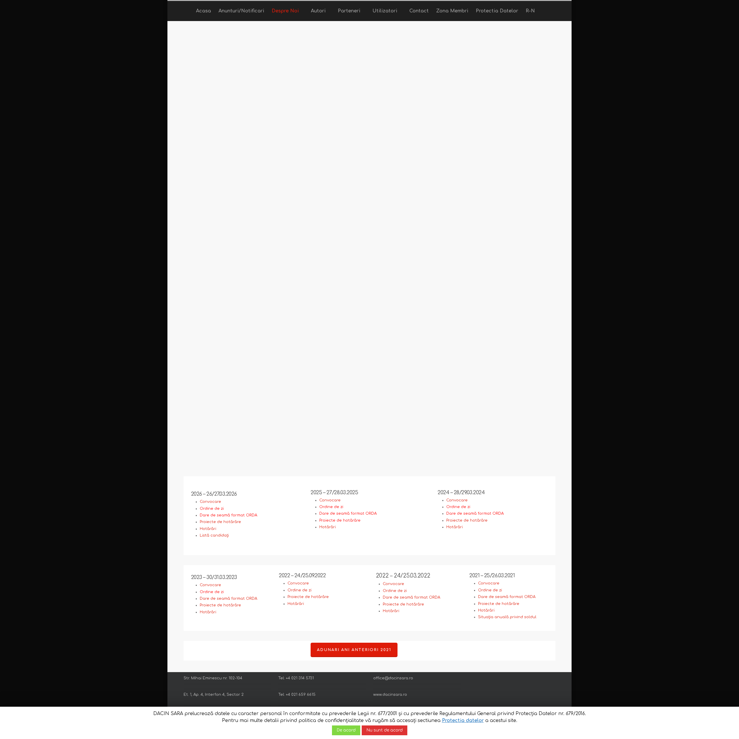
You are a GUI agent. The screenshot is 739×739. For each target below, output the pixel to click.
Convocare (210, 502)
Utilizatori (384, 11)
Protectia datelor (463, 720)
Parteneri (349, 11)
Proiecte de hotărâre (220, 522)
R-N (530, 11)
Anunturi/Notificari (241, 11)
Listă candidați (214, 535)
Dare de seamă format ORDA (228, 599)
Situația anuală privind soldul (507, 617)
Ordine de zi (299, 590)
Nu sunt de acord (384, 730)
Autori (318, 11)
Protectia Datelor (497, 11)
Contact (419, 11)
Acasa (203, 11)
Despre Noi (285, 11)
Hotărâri (208, 529)
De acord (346, 730)
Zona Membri (452, 11)
